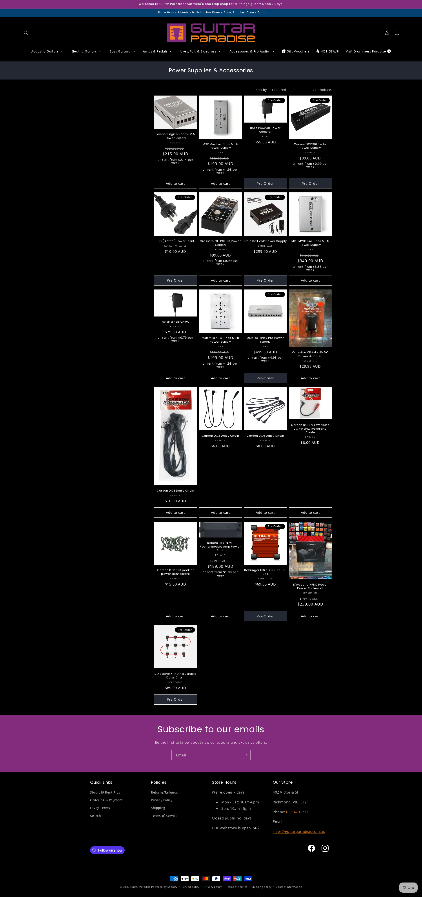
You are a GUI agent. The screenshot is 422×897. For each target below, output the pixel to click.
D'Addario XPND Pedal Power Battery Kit (310, 586)
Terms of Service (164, 816)
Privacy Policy (161, 800)
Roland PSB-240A (175, 322)
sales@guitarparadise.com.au (299, 831)
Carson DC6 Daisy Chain (265, 436)
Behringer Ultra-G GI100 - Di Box (265, 572)
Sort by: (262, 90)
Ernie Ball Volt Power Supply (265, 241)
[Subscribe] (245, 755)
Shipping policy (262, 886)
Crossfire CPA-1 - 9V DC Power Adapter (310, 354)
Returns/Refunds (164, 792)
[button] (26, 33)
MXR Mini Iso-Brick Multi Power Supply (220, 146)
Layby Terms (100, 808)
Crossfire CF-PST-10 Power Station (220, 243)
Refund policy (191, 886)
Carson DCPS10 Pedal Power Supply (310, 146)
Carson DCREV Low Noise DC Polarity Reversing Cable (310, 428)
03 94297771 (297, 812)
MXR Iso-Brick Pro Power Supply (265, 340)
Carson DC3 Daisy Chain (220, 436)
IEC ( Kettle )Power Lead (175, 241)
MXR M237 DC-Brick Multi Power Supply (220, 340)
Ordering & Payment (106, 800)
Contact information (289, 886)
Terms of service (236, 886)
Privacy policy (213, 886)
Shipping (158, 808)
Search (95, 816)
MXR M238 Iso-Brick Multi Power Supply (310, 243)
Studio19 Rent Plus (105, 792)
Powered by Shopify (164, 886)
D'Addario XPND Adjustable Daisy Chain (175, 676)
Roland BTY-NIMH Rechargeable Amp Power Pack (220, 546)
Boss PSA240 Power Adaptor (265, 130)
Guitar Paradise (140, 886)
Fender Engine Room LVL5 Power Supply (175, 136)
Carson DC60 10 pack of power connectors (175, 572)
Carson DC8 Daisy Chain (175, 491)
